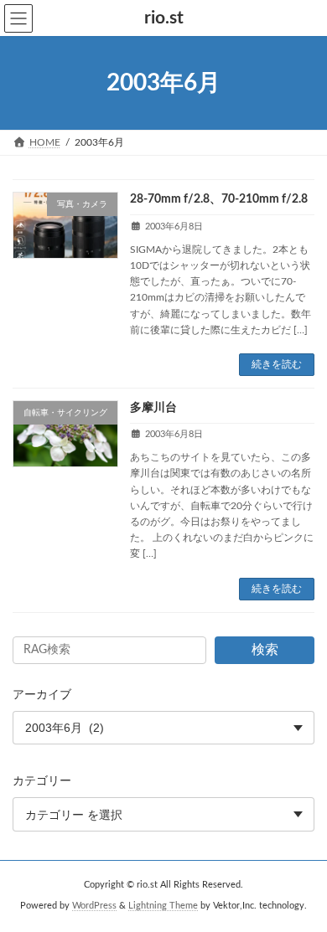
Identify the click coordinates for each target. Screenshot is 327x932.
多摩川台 (153, 408)
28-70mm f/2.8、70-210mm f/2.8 (219, 199)
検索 (265, 650)
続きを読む (277, 364)
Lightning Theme (163, 906)
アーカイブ (42, 695)
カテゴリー (42, 781)
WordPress (94, 906)
